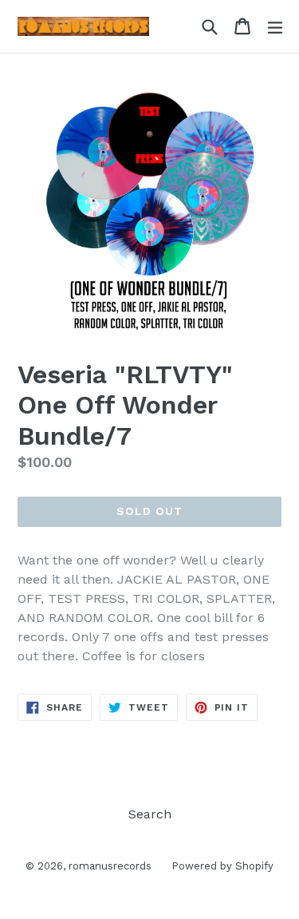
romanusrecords (110, 866)
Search (149, 814)
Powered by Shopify (222, 866)
